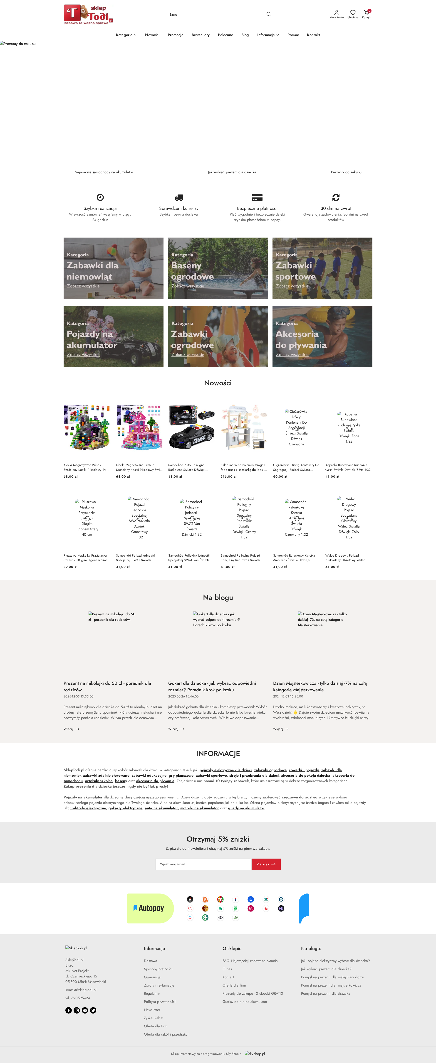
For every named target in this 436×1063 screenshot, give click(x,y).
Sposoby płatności (158, 969)
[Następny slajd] (426, 103)
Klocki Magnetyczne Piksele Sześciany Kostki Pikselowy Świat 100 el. (87, 467)
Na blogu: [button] (311, 948)
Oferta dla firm (155, 1026)
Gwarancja (152, 977)
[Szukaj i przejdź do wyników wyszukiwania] (268, 14)
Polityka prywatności (160, 1001)
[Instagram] (77, 1010)
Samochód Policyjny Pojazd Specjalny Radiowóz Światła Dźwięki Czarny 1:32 (240, 557)
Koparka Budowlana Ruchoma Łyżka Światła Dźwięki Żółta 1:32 (348, 467)
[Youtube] (85, 1010)
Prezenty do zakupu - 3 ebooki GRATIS (253, 993)
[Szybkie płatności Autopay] (218, 908)
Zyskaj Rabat (153, 1018)
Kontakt (228, 977)
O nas (227, 969)
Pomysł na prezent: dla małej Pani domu (332, 977)
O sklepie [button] (232, 948)
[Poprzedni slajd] (10, 103)
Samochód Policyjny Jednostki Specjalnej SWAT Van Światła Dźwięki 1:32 (189, 557)
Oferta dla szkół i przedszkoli (167, 1034)
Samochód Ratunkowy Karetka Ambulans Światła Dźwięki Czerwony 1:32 (294, 557)
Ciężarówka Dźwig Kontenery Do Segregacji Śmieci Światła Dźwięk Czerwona (296, 467)
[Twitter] (93, 1010)
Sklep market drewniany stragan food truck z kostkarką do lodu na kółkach (244, 467)
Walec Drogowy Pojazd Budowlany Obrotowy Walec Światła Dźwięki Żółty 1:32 (345, 557)
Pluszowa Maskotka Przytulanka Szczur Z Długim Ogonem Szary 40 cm (86, 557)
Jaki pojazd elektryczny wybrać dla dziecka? (335, 960)
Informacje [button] (154, 948)
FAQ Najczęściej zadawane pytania (250, 960)
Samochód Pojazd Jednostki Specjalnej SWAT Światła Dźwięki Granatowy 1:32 (135, 557)
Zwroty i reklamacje (159, 985)
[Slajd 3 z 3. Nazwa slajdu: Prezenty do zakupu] (218, 103)
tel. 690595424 (77, 998)
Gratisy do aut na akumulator (245, 1001)
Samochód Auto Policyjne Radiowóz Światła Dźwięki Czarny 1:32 (186, 467)
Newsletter (152, 1009)
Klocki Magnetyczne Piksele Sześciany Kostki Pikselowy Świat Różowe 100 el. (139, 467)
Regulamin (152, 993)
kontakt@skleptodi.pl (81, 989)
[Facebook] (68, 1010)
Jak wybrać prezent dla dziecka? (326, 969)
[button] (268, 35)
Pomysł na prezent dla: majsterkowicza (331, 985)
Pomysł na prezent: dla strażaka (325, 993)
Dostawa (150, 960)
